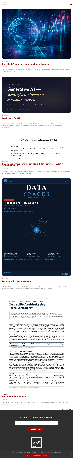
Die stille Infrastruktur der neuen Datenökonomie (25, 64)
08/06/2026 (5, 121)
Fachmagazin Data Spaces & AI (17, 281)
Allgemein (5, 61)
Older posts (66, 409)
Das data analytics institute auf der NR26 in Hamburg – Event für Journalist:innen (33, 165)
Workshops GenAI (11, 118)
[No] (71, 454)
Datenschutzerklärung (40, 455)
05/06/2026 (5, 284)
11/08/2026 (5, 66)
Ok (27, 455)
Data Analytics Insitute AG (15, 397)
